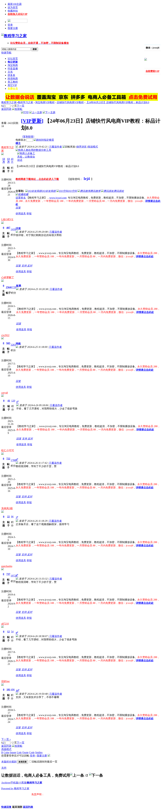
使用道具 (21, 213)
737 (8, 574)
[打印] (25, 112)
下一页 (20, 105)
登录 (10, 25)
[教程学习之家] (14, 36)
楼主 (18, 143)
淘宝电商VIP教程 (45, 102)
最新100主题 (15, 4)
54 (12, 631)
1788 (13, 460)
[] (32, 121)
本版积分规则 (9, 761)
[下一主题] (49, 112)
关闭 (3, 767)
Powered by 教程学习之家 (15, 788)
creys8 (4, 392)
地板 (18, 343)
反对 (29, 265)
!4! (140, 53)
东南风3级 (7, 508)
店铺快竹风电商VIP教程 (70, 102)
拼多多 (11, 75)
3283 (13, 344)
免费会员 (13, 88)
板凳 (18, 285)
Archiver (5, 782)
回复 (18, 207)
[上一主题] (35, 112)
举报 (29, 213)
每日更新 (13, 62)
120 (13, 400)
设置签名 (21, 197)
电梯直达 (21, 139)
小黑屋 (22, 782)
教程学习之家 (9, 102)
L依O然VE (7, 219)
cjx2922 (5, 335)
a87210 (5, 623)
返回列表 (6, 109)
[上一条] (77, 775)
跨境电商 (13, 78)
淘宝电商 (13, 65)
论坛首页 (13, 58)
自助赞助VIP (152, 71)
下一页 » (6, 739)
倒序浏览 (81, 146)
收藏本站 (13, 10)
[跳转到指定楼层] (44, 139)
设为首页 (13, 7)
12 (8, 631)
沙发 (18, 228)
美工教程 (13, 82)
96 (12, 516)
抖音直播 (13, 68)
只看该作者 (55, 146)
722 (8, 458)
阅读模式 (93, 146)
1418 (13, 229)
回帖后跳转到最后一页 (44, 761)
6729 (13, 287)
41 (8, 400)
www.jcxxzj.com (58, 197)
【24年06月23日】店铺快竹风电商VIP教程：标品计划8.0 (117, 102)
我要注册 (13, 28)
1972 (13, 575)
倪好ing (5, 681)
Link (19, 752)
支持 (24, 265)
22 (8, 516)
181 (8, 689)
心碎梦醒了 (7, 277)
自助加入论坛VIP (17, 14)
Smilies (39, 752)
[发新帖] (17, 109)
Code (32, 752)
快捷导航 (6, 52)
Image (13, 752)
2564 (8, 287)
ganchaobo (6, 566)
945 (8, 343)
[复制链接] (28, 136)
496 (13, 689)
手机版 (14, 782)
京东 (10, 72)
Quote (25, 752)
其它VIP (12, 85)
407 (8, 227)
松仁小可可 (7, 450)
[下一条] (96, 775)
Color (6, 752)
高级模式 (6, 749)
